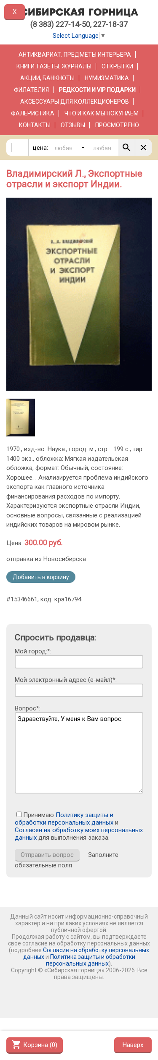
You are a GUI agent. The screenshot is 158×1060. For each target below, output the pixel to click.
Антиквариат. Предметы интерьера (75, 54)
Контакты (35, 125)
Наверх (133, 1045)
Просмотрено (117, 125)
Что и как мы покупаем (101, 113)
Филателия (31, 89)
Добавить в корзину (41, 577)
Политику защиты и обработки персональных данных (64, 818)
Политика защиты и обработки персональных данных (90, 960)
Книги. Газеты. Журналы (53, 66)
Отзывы (73, 125)
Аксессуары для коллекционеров (74, 101)
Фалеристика (32, 113)
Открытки (117, 66)
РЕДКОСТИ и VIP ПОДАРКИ (97, 89)
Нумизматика (107, 78)
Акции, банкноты (47, 78)
